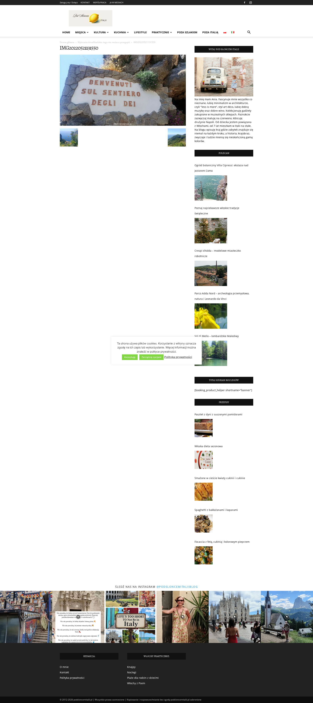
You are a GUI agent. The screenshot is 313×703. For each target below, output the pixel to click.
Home (66, 32)
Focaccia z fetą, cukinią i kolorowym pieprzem (222, 541)
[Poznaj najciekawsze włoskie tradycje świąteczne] (211, 230)
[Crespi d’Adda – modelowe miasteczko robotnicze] (211, 273)
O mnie (64, 667)
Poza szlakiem (187, 32)
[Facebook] (244, 2)
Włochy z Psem (136, 683)
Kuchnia (120, 32)
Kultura (100, 32)
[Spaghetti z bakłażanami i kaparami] (204, 524)
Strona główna (67, 42)
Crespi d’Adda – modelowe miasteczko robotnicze (218, 253)
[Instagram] (250, 2)
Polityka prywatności (72, 677)
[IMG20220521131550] (123, 124)
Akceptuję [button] (129, 357)
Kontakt (64, 672)
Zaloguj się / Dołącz (69, 2)
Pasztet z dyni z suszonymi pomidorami (218, 414)
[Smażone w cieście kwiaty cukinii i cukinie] (204, 493)
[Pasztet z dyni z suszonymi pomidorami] (204, 429)
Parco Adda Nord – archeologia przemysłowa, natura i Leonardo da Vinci (222, 296)
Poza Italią (210, 32)
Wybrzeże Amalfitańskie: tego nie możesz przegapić (104, 42)
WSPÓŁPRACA (99, 2)
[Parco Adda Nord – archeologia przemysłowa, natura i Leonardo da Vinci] (211, 316)
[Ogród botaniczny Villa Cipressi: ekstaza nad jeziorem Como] (211, 188)
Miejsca (80, 32)
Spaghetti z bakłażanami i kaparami (216, 510)
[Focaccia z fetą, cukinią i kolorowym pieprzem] (204, 556)
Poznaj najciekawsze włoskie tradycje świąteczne (217, 210)
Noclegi (131, 672)
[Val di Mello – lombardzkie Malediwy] (211, 353)
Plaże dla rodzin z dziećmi (143, 677)
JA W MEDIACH (116, 2)
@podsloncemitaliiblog (177, 586)
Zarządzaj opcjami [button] (151, 357)
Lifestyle (140, 32)
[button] (249, 32)
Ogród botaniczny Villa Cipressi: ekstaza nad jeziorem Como (221, 168)
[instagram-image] (26, 617)
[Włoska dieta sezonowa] (204, 461)
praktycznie (160, 32)
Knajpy (131, 667)
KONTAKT (85, 2)
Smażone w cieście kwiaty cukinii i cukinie (220, 478)
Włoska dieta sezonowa (209, 446)
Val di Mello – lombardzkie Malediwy (217, 336)
